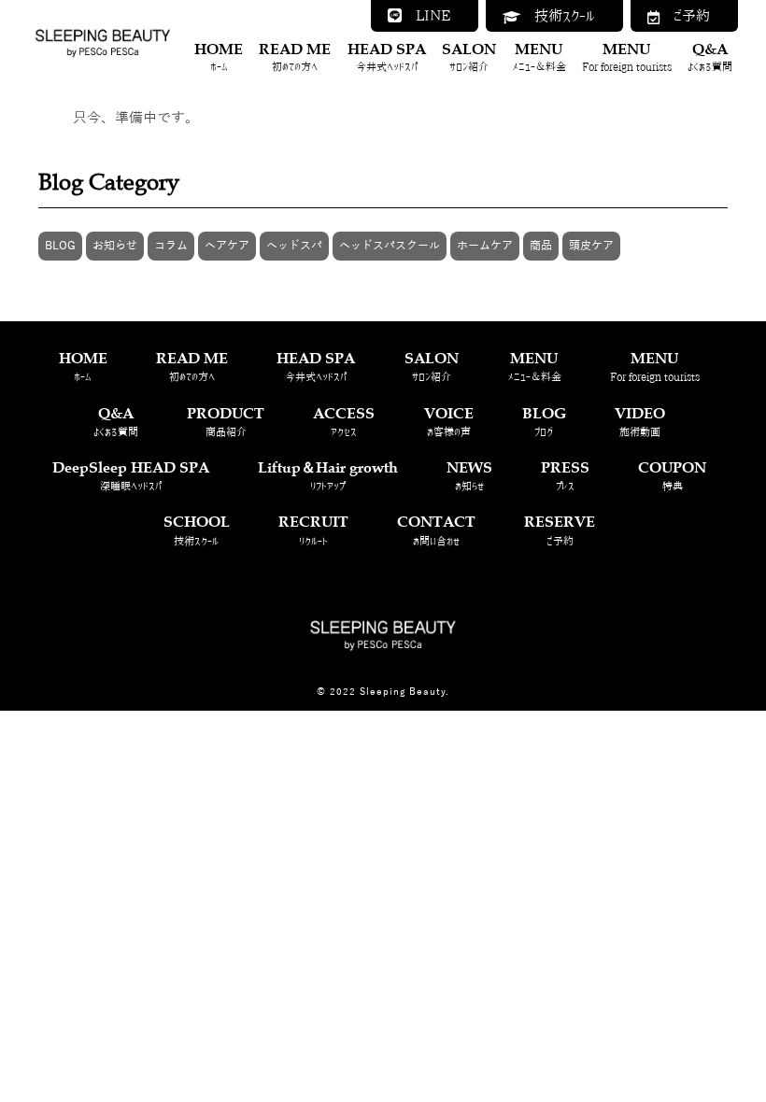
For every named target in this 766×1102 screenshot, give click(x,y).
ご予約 (685, 15)
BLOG (60, 245)
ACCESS (344, 419)
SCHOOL (196, 528)
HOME (218, 56)
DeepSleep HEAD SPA (130, 474)
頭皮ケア (591, 245)
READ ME (295, 56)
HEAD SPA (387, 56)
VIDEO (640, 419)
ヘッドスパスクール (389, 245)
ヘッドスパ (294, 245)
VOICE (449, 419)
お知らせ (114, 245)
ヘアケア (227, 245)
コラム (171, 245)
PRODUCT (225, 419)
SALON (469, 56)
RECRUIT (313, 528)
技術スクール (557, 15)
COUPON (672, 474)
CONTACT (436, 528)
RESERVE (559, 528)
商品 (541, 245)
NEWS (469, 474)
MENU (539, 56)
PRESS (565, 474)
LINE (426, 15)
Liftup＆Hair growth (328, 474)
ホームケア (485, 245)
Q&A (710, 56)
